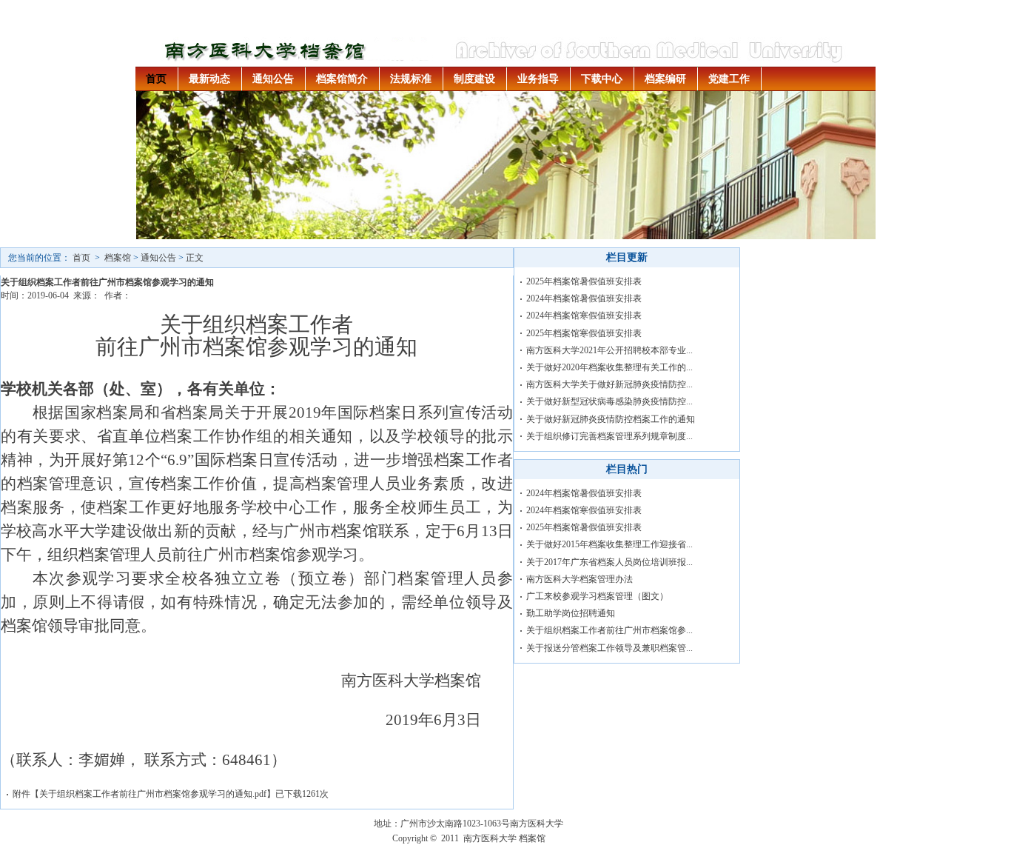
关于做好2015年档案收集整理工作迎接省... (609, 544)
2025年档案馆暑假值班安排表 (584, 281)
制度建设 (474, 78)
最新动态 (209, 78)
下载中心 (601, 78)
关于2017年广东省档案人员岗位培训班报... (609, 562)
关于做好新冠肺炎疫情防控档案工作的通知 (610, 419)
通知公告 (273, 78)
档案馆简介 (342, 78)
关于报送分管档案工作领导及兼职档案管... (609, 648)
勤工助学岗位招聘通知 (570, 613)
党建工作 (729, 78)
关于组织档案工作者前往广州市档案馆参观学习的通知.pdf (152, 794)
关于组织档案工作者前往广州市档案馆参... (609, 630)
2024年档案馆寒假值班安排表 (584, 315)
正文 (195, 258)
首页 (156, 78)
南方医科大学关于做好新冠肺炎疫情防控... (609, 384)
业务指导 (538, 78)
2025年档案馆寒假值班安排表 (584, 333)
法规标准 (410, 78)
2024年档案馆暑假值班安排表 (584, 298)
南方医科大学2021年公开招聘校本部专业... (609, 350)
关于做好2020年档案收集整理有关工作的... (609, 367)
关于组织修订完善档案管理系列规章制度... (609, 436)
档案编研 (665, 78)
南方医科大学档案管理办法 (579, 579)
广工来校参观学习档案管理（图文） (597, 596)
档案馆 (117, 258)
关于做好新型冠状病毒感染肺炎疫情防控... (609, 401)
